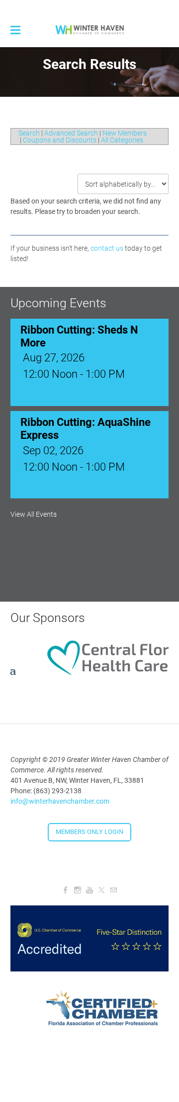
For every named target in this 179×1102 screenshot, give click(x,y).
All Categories (122, 140)
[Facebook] (65, 890)
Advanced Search (71, 133)
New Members (124, 133)
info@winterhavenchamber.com (59, 801)
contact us (106, 248)
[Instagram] (77, 890)
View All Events (33, 514)
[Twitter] (101, 890)
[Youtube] (89, 890)
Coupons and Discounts (59, 140)
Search (29, 133)
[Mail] (113, 890)
